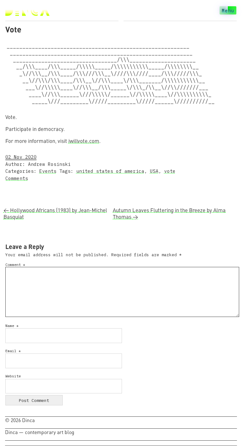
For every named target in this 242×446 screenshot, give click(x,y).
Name (12, 325)
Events (47, 171)
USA (154, 171)
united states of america (110, 171)
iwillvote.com (83, 141)
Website (13, 376)
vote (170, 171)
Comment (15, 264)
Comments (16, 178)
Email (13, 350)
